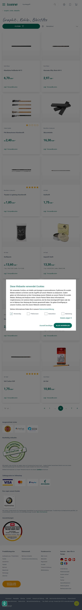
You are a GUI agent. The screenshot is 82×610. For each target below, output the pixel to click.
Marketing (68, 314)
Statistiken (52, 314)
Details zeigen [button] (65, 318)
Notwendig (17, 314)
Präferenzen (34, 314)
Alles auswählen (63, 325)
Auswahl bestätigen (46, 325)
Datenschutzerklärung (46, 309)
